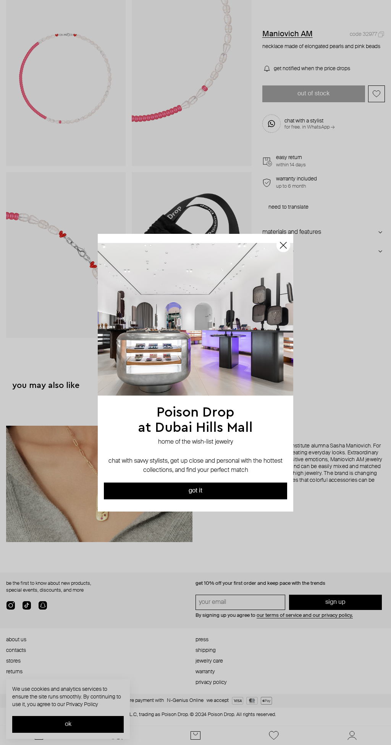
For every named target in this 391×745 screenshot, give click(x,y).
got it (195, 491)
